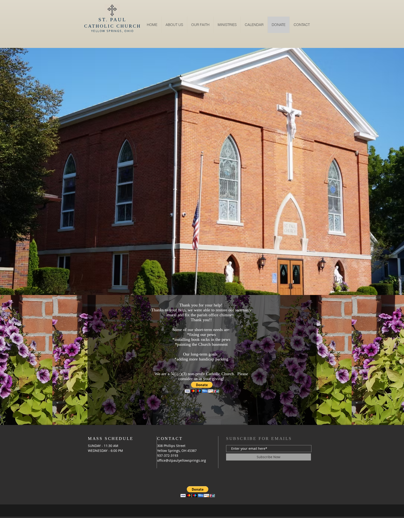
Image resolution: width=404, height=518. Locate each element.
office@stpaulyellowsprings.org (181, 460)
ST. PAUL (112, 19)
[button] (227, 25)
